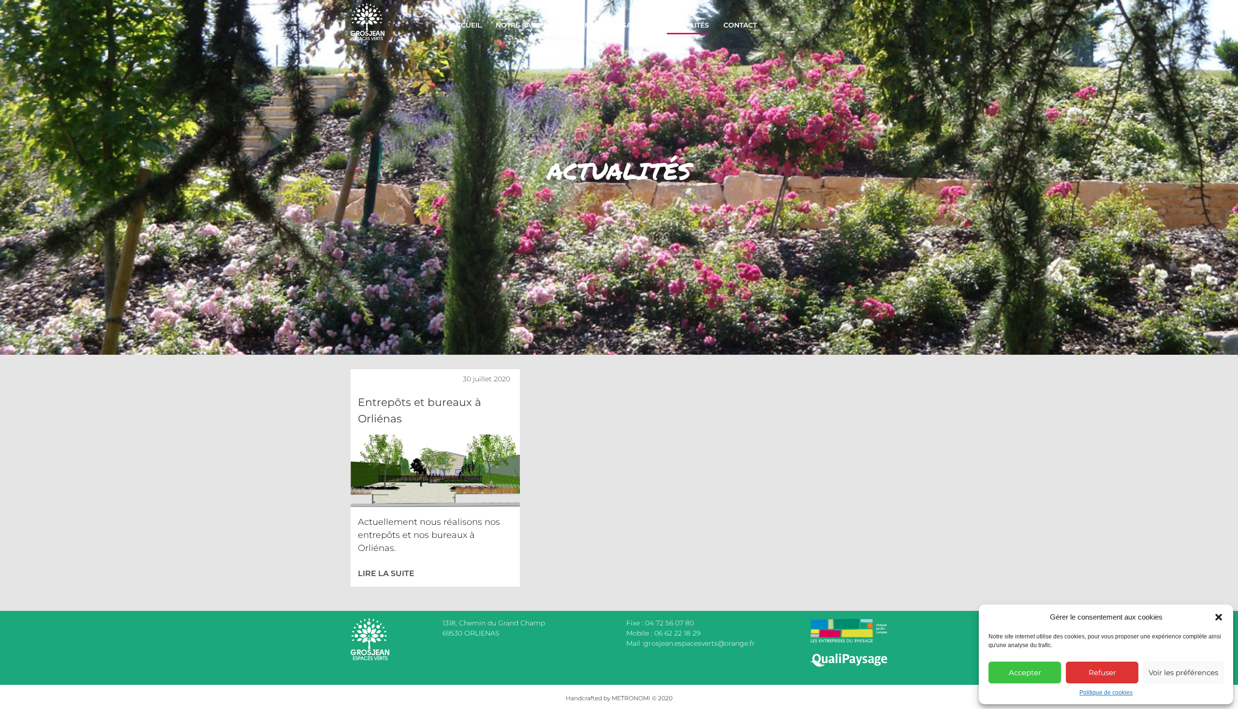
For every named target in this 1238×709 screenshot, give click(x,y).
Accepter (1025, 672)
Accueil (466, 25)
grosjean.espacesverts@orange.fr (699, 643)
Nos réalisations (618, 25)
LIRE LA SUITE (386, 573)
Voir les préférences (1183, 672)
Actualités (688, 25)
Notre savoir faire (533, 25)
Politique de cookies (1106, 692)
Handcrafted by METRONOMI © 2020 (619, 698)
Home (363, 7)
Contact (740, 25)
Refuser (1102, 672)
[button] (1218, 617)
